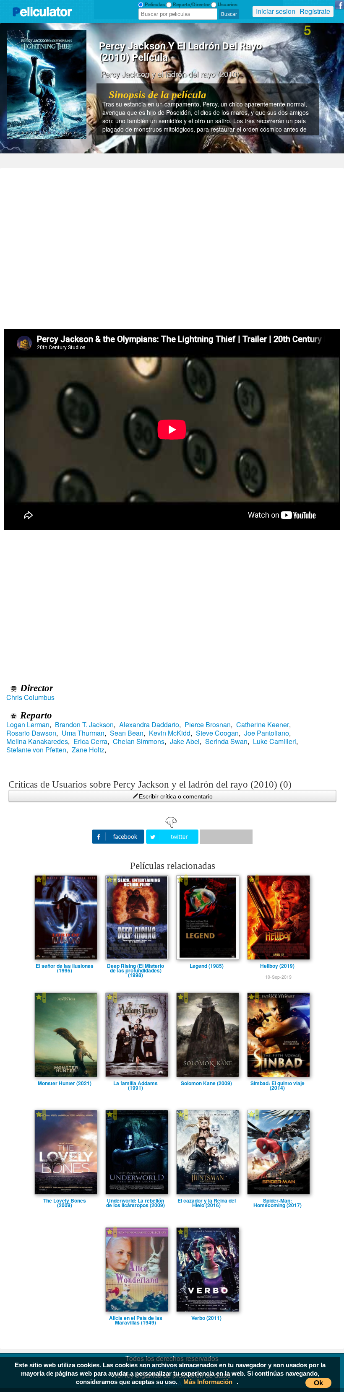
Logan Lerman (28, 725)
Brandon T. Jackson (84, 725)
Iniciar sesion (275, 11)
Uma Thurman (83, 733)
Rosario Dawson (31, 733)
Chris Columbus (30, 697)
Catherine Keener (262, 725)
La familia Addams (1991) (135, 1083)
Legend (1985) (207, 966)
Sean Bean (126, 733)
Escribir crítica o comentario (176, 796)
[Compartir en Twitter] (173, 835)
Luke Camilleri (274, 741)
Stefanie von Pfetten (36, 750)
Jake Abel (185, 741)
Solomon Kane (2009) (206, 1083)
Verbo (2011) (206, 1318)
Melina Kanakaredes (37, 741)
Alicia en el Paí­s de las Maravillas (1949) (135, 1318)
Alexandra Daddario (149, 725)
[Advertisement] (172, 245)
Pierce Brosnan (208, 725)
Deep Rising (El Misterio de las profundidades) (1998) (135, 966)
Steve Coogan (217, 733)
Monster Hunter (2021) (64, 1083)
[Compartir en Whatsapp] (226, 836)
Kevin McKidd (169, 733)
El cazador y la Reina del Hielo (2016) (206, 1200)
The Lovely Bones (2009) (64, 1200)
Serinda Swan (226, 741)
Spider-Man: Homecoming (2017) (277, 1200)
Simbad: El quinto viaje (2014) (277, 1083)
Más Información (207, 1381)
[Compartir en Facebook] (119, 835)
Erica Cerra (90, 741)
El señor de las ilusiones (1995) (65, 966)
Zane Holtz (88, 750)
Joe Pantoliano (266, 733)
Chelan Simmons (138, 741)
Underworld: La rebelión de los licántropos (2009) (135, 1200)
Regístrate (315, 11)
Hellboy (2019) (277, 966)
